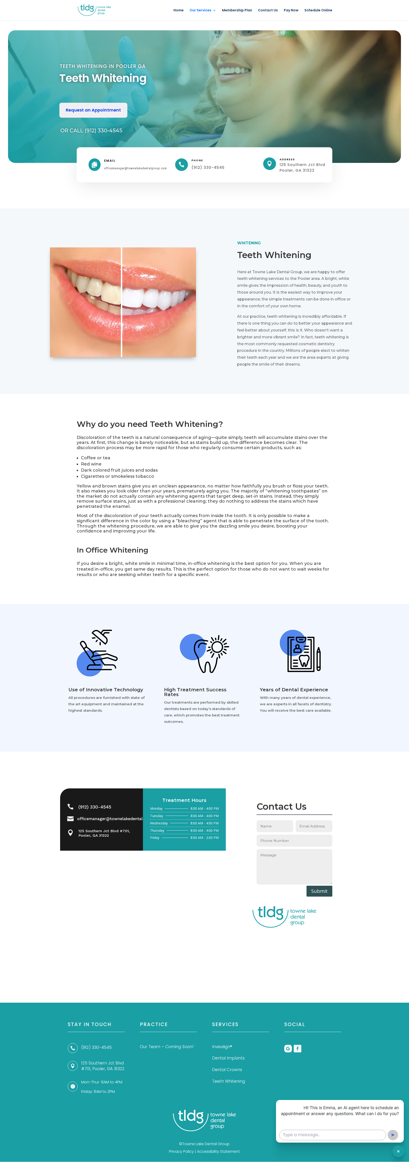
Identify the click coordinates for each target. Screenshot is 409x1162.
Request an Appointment (93, 110)
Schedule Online (318, 11)
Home (178, 11)
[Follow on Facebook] (297, 1048)
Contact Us (268, 11)
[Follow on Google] (288, 1048)
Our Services (200, 11)
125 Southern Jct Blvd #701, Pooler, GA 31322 (104, 833)
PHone (197, 160)
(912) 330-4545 (94, 807)
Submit (319, 891)
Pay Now (291, 11)
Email (110, 160)
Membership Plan (237, 11)
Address (287, 159)
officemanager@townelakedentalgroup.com (120, 818)
